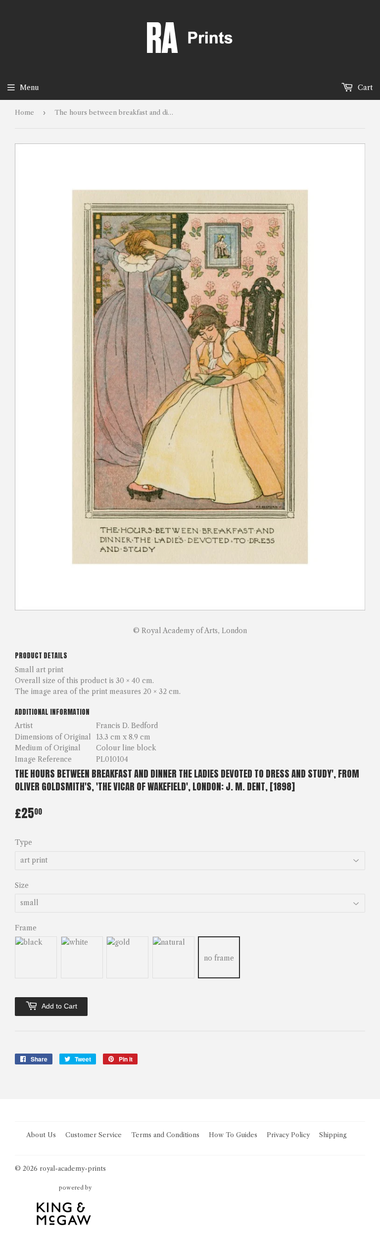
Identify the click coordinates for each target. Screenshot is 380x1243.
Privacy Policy (288, 1135)
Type (23, 842)
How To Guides (233, 1135)
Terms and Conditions (165, 1135)
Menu (29, 87)
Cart (364, 87)
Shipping (333, 1135)
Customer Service (93, 1135)
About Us (41, 1135)
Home (24, 112)
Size (22, 885)
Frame (26, 927)
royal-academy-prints (73, 1168)
